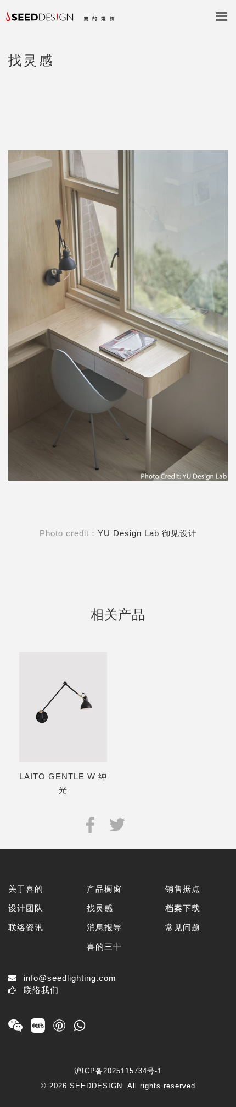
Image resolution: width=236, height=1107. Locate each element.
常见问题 (182, 927)
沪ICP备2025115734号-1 (118, 1071)
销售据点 (182, 888)
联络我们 (41, 990)
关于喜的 (25, 888)
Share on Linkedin (144, 823)
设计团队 (25, 908)
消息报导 (104, 927)
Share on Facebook (90, 823)
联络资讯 (25, 927)
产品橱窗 (104, 888)
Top (218, 1080)
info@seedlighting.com (70, 978)
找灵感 (100, 908)
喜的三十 (104, 946)
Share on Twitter (117, 823)
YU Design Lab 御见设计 (147, 533)
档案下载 (182, 908)
